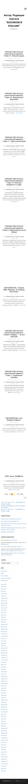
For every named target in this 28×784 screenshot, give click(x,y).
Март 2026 (3, 596)
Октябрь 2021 (4, 709)
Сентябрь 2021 (4, 711)
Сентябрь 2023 (4, 660)
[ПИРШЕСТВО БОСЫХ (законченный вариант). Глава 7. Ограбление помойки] (13, 362)
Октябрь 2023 (4, 657)
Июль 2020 (3, 745)
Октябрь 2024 (4, 633)
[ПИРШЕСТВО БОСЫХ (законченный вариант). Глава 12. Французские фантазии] (13, 82)
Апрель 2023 (4, 671)
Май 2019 (3, 771)
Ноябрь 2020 (4, 735)
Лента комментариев (6, 578)
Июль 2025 (3, 612)
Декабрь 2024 (4, 629)
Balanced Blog (22, 781)
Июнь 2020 (3, 747)
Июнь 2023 (3, 667)
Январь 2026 (4, 600)
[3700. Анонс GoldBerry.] (13, 455)
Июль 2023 (3, 664)
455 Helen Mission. (13, 540)
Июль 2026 (3, 586)
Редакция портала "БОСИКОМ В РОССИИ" (15, 60)
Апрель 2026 (4, 593)
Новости (15, 294)
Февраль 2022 (4, 700)
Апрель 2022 (4, 695)
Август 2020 (3, 742)
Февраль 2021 (4, 728)
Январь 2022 (4, 702)
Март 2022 (3, 697)
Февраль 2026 (4, 598)
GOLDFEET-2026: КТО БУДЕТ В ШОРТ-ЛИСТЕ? (11, 519)
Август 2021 (3, 714)
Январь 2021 (4, 730)
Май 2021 (3, 721)
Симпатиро (3, 546)
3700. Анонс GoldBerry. (14, 476)
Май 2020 (3, 749)
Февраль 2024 (4, 648)
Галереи (11, 294)
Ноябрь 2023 (4, 655)
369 (18, 494)
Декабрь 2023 (4, 652)
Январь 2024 (4, 650)
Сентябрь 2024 (4, 636)
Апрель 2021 (4, 723)
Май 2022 (3, 693)
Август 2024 (3, 638)
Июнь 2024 (3, 643)
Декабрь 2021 (4, 704)
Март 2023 (3, 674)
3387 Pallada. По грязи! (16, 546)
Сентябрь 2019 (4, 763)
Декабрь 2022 (4, 678)
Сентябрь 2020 (4, 740)
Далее (21, 494)
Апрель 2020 (4, 752)
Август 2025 (3, 610)
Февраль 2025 (4, 624)
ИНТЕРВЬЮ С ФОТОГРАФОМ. (7, 532)
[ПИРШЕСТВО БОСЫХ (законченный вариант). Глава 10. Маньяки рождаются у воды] (13, 168)
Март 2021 (3, 726)
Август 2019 (3, 766)
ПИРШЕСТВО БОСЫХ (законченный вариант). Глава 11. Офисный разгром (14, 139)
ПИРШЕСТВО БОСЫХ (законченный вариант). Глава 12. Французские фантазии (14, 96)
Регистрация (4, 571)
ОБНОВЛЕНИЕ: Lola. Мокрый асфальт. (14, 419)
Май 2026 (3, 591)
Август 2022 (3, 685)
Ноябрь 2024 (4, 631)
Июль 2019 (3, 768)
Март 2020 (3, 754)
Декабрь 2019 (4, 761)
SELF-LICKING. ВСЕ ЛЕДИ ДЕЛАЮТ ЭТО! (10, 521)
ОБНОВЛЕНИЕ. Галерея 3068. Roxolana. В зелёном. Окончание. (14, 289)
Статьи (14, 58)
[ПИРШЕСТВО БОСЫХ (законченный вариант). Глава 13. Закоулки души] (14, 41)
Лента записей (4, 575)
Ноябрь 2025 (4, 605)
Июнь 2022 (3, 690)
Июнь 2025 (3, 615)
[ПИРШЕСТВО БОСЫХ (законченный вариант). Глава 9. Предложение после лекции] (14, 215)
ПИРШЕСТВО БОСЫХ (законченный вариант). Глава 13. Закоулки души (14, 53)
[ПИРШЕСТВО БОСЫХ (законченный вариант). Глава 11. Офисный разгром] (14, 126)
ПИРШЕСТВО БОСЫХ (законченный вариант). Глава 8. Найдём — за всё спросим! (14, 333)
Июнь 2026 (3, 589)
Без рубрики (10, 58)
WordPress (13, 781)
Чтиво (18, 58)
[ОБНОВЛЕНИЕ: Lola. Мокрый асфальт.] (14, 406)
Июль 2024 (3, 641)
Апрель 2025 (4, 619)
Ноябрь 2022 (4, 681)
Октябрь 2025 (4, 608)
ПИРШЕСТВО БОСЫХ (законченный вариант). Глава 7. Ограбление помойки (14, 374)
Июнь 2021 (3, 719)
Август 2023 (3, 662)
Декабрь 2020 (4, 733)
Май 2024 (3, 645)
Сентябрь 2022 (4, 683)
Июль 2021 (3, 716)
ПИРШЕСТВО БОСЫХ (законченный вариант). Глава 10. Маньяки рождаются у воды (14, 181)
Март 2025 (3, 622)
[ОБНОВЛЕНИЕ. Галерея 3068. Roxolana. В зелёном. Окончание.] (13, 268)
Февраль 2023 (4, 676)
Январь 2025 (4, 626)
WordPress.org (4, 580)
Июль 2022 (3, 688)
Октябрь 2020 (4, 738)
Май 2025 (3, 617)
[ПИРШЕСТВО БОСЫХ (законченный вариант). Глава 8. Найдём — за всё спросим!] (14, 319)
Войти (2, 573)
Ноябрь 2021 (4, 707)
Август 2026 (3, 584)
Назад (6, 494)
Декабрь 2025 (4, 603)
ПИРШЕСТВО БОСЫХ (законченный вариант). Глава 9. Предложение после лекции (14, 229)
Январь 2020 (4, 759)
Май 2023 (3, 669)
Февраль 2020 (4, 756)
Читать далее (14, 69)
